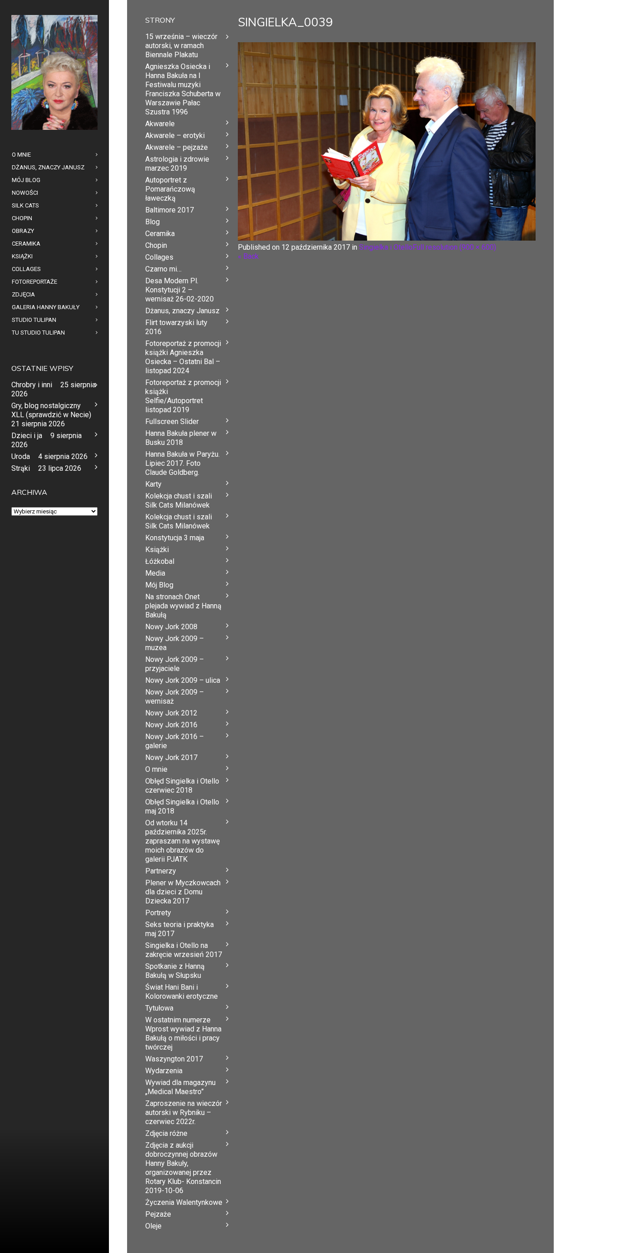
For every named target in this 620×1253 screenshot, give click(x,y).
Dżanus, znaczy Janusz (182, 310)
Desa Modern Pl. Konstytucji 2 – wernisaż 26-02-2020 (179, 289)
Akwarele (160, 123)
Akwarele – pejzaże (176, 147)
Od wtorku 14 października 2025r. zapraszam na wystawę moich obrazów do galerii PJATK (182, 841)
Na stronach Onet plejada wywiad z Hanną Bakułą (183, 605)
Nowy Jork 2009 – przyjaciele (174, 664)
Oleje (153, 1226)
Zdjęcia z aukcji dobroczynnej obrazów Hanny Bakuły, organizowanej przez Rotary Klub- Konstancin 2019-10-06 (183, 1168)
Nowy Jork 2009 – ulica (182, 680)
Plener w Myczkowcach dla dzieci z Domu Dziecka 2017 (183, 891)
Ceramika (160, 233)
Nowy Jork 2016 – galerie (174, 741)
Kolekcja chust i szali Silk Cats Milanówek (178, 500)
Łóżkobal (159, 561)
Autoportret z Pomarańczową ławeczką (170, 189)
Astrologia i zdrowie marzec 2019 (177, 164)
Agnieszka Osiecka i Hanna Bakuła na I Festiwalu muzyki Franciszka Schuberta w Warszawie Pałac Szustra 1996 (183, 89)
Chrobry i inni (31, 384)
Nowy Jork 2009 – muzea (174, 643)
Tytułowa (159, 1008)
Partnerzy (160, 871)
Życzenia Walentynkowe (183, 1202)
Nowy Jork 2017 (171, 757)
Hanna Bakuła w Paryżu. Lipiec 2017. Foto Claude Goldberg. (182, 463)
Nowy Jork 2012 (171, 713)
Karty (153, 484)
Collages (159, 257)
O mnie (156, 769)
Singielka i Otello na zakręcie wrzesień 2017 (183, 950)
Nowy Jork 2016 (171, 724)
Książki (157, 549)
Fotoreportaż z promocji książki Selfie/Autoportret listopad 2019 (183, 396)
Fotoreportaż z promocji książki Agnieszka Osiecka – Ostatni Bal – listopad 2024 (183, 357)
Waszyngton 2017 (174, 1059)
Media (155, 573)
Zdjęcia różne (166, 1133)
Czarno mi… (163, 269)
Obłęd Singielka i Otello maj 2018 (182, 806)
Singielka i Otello (386, 247)
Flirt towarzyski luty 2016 (176, 327)
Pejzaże (158, 1214)
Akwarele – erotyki (175, 135)
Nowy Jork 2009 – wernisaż (174, 696)
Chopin (156, 245)
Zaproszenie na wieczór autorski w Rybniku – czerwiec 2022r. (183, 1112)
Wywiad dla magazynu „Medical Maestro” (180, 1087)
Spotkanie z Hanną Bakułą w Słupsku (175, 971)
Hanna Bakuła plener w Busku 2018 (181, 438)
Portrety (158, 912)
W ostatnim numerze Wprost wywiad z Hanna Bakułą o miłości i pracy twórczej (183, 1033)
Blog (152, 221)
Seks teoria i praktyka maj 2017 (179, 929)
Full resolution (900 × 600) (454, 247)
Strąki (20, 468)
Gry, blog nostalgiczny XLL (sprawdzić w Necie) (51, 410)
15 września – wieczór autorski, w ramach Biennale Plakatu (181, 45)
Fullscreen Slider (172, 421)
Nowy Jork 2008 (171, 626)
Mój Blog (159, 585)
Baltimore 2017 (169, 210)
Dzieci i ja (26, 435)
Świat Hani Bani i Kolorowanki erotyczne (181, 992)
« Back (248, 256)
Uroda (20, 456)
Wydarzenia (163, 1070)
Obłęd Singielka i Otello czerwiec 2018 (182, 785)
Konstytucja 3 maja (174, 537)
